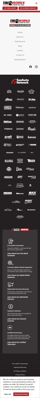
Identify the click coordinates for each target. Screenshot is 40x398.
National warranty (20, 367)
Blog (20, 46)
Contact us (20, 55)
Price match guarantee (20, 364)
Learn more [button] (30, 389)
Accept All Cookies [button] (21, 394)
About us (20, 37)
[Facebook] (30, 66)
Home (20, 32)
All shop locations (20, 371)
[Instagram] (36, 66)
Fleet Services (20, 41)
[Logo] (13, 3)
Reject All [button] (7, 394)
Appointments (20, 60)
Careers (20, 50)
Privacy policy (20, 375)
